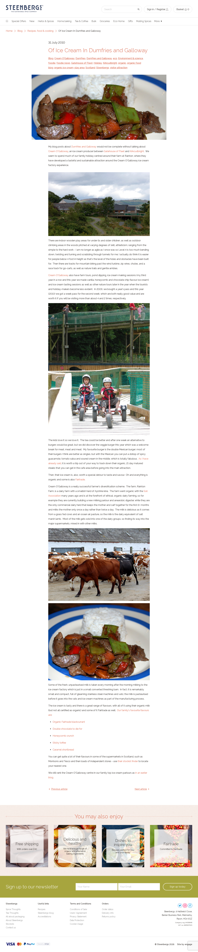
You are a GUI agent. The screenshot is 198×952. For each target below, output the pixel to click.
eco (115, 58)
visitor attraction (118, 67)
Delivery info (108, 913)
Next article (141, 789)
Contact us (11, 927)
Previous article (59, 789)
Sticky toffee (59, 742)
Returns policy (109, 916)
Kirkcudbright (110, 63)
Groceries (105, 21)
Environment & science (130, 58)
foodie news (63, 63)
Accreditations (44, 916)
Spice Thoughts (13, 909)
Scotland (90, 67)
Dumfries (81, 58)
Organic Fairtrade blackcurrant (69, 722)
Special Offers (19, 21)
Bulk (94, 21)
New (32, 21)
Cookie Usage (76, 924)
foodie (52, 63)
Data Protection (77, 920)
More (157, 21)
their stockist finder (128, 761)
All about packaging (15, 916)
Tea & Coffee (81, 21)
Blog (19, 31)
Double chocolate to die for (67, 728)
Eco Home (119, 21)
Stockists (10, 924)
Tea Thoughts (12, 913)
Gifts (130, 21)
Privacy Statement (78, 916)
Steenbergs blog (46, 913)
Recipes (41, 909)
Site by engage (184, 944)
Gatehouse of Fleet (82, 63)
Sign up (177, 886)
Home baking (64, 21)
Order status (107, 909)
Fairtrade (80, 479)
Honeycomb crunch (63, 735)
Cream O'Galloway (64, 58)
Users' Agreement (78, 913)
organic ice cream (63, 67)
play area (80, 67)
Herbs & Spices (46, 21)
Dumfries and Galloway (99, 58)
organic (122, 63)
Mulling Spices (143, 21)
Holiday (98, 63)
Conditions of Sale (78, 909)
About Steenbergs (14, 920)
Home (9, 31)
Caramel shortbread (63, 749)
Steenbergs (102, 67)
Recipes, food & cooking (40, 31)
